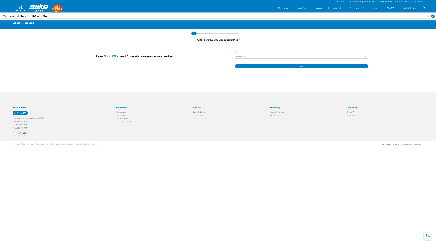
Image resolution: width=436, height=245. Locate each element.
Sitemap (42, 144)
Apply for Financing (277, 112)
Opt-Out (87, 144)
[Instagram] (19, 133)
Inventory (121, 107)
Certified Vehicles (122, 119)
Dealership (352, 107)
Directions (350, 115)
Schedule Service (199, 112)
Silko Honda (16, 144)
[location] (395, 2)
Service (197, 107)
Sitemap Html (49, 144)
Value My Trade (275, 115)
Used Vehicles (121, 115)
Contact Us (22, 113)
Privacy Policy (25, 144)
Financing (275, 107)
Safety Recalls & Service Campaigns (73, 144)
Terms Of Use (35, 144)
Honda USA (94, 144)
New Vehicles (121, 112)
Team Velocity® (394, 144)
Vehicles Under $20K (123, 122)
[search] (424, 7)
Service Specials (198, 115)
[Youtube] (24, 133)
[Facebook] (15, 133)
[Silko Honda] (32, 8)
